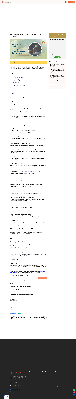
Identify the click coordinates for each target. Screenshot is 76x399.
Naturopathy (20, 305)
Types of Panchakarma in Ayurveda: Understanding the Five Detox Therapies (57, 76)
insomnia (27, 171)
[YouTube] (15, 390)
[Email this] (11, 313)
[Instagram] (13, 390)
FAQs (13, 93)
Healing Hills (13, 222)
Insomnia (15, 305)
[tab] (28, 287)
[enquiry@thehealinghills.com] (11, 386)
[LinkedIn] (17, 390)
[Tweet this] (15, 313)
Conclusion (14, 91)
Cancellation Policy (46, 380)
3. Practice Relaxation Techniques (18, 80)
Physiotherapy (32, 383)
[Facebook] (11, 390)
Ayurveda (31, 374)
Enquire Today (41, 277)
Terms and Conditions (47, 378)
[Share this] (13, 313)
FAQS (44, 374)
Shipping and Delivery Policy (48, 381)
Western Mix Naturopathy (34, 380)
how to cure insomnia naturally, (18, 219)
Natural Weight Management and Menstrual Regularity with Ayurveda (57, 86)
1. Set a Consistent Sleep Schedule (18, 77)
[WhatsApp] (74, 390)
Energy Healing (32, 381)
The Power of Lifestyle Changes (17, 90)
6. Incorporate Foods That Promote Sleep (19, 85)
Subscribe (57, 57)
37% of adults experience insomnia (30, 255)
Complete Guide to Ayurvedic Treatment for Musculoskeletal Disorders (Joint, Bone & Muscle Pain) (57, 70)
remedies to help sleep (37, 106)
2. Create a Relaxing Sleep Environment (19, 79)
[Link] (6, 2)
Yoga (31, 378)
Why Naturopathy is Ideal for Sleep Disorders (19, 88)
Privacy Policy (45, 376)
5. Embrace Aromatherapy (16, 83)
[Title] (19, 390)
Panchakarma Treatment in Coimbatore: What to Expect (57, 65)
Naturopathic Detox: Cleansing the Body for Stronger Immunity (57, 81)
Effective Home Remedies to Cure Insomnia (19, 75)
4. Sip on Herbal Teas (15, 82)
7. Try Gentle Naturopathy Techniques (18, 87)
